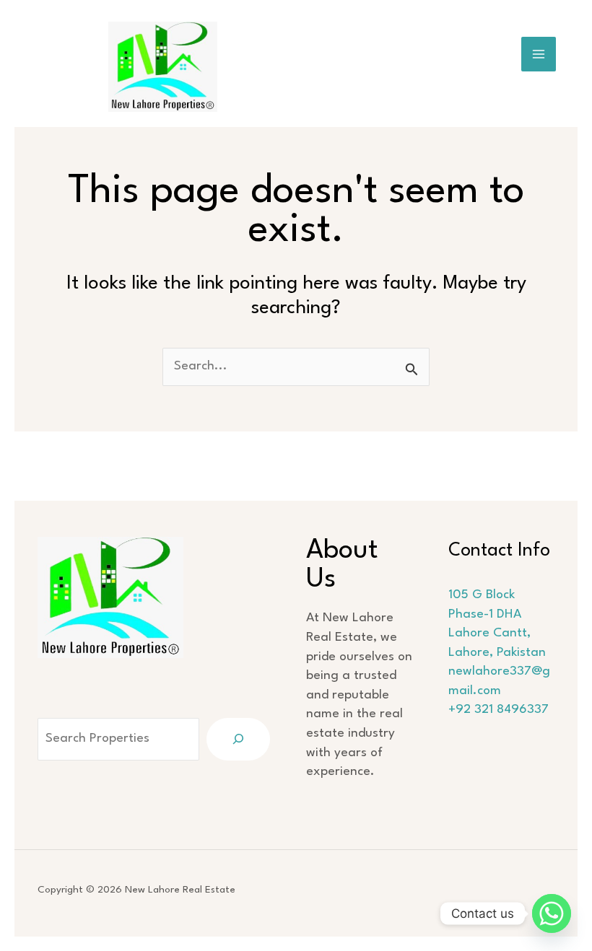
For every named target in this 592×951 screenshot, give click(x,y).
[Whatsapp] (551, 913)
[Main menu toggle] (539, 54)
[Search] (238, 739)
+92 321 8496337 (498, 710)
